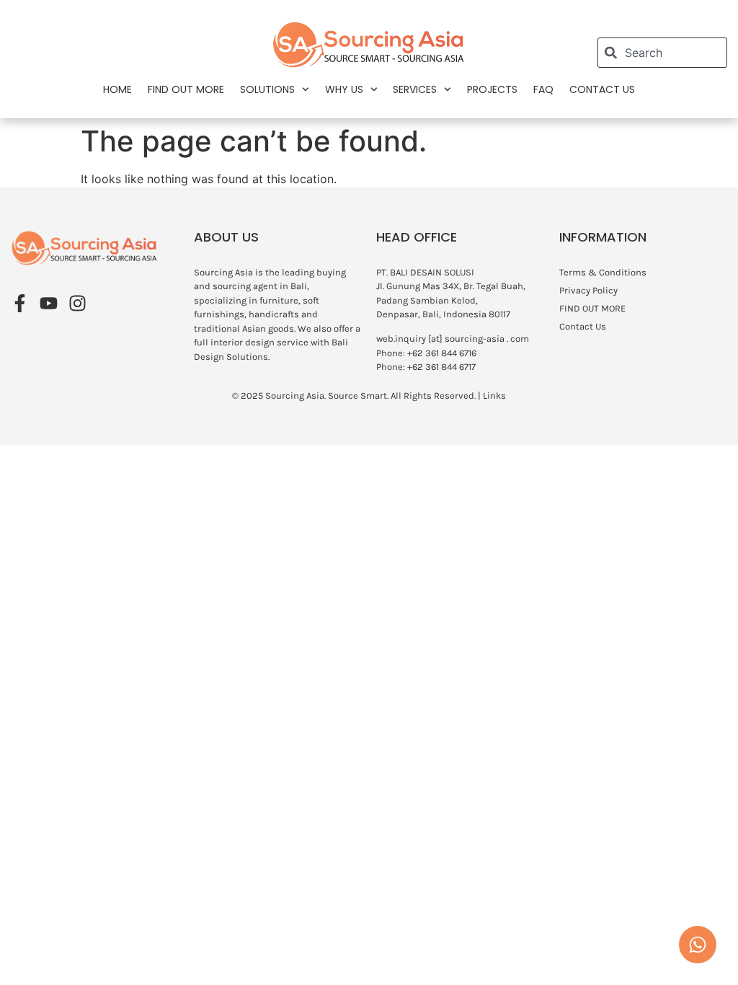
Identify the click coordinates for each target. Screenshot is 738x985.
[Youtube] (49, 303)
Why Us (344, 89)
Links (494, 395)
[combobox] (662, 52)
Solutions (267, 89)
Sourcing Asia (294, 395)
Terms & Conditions (602, 272)
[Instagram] (77, 303)
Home (117, 89)
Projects (492, 89)
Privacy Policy (588, 290)
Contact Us (602, 89)
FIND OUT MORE (186, 89)
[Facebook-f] (20, 303)
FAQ (543, 89)
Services (415, 89)
